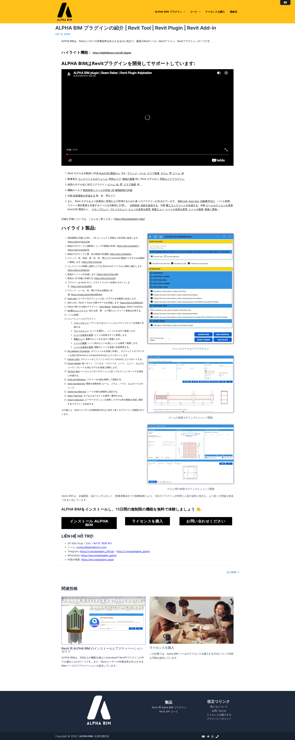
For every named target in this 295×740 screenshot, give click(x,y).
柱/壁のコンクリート (78, 310)
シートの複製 (196, 209)
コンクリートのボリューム (93, 179)
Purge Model (74, 363)
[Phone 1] (217, 736)
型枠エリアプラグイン (172, 179)
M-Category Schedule (79, 351)
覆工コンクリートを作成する (182, 205)
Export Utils (73, 359)
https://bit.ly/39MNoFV (131, 302)
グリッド (132, 173)
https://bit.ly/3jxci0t (92, 262)
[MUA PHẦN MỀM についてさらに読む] (191, 619)
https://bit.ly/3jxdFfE (81, 286)
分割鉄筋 (135, 205)
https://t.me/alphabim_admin (133, 551)
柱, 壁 (119, 184)
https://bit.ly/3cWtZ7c (128, 245)
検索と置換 (211, 209)
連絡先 (233, 11)
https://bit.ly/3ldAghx (120, 254)
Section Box (73, 371)
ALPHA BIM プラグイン (168, 11)
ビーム (176, 173)
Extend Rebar (119, 306)
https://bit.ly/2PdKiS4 (78, 270)
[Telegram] (207, 736)
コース (193, 11)
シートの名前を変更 (176, 209)
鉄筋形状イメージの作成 (96, 190)
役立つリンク (218, 701)
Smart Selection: (76, 399)
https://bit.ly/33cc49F (107, 274)
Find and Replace (76, 379)
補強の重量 (128, 179)
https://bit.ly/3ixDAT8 (78, 249)
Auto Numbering (76, 383)
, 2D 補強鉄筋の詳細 (121, 190)
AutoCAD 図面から (109, 173)
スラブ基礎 (153, 173)
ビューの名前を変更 (139, 209)
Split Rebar (105, 306)
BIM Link (182, 201)
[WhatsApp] (212, 736)
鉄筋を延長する (149, 205)
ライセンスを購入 (215, 11)
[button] (183, 12)
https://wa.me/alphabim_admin (99, 555)
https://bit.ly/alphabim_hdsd (129, 219)
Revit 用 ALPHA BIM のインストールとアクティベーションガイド (102, 650)
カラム (164, 173)
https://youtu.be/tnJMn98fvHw (86, 294)
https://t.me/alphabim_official (97, 551)
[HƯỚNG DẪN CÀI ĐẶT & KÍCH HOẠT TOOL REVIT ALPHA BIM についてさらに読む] (103, 620)
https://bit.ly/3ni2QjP (105, 278)
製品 (168, 702)
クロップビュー (100, 209)
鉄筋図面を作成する (84, 195)
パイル (142, 173)
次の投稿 (232, 572)
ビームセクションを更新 (219, 205)
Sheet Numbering (77, 391)
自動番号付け (207, 201)
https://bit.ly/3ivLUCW (79, 241)
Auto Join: (72, 298)
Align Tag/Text (75, 395)
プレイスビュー (118, 209)
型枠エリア (115, 179)
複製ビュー (158, 209)
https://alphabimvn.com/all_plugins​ (112, 52)
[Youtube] (203, 736)
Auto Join (194, 201)
